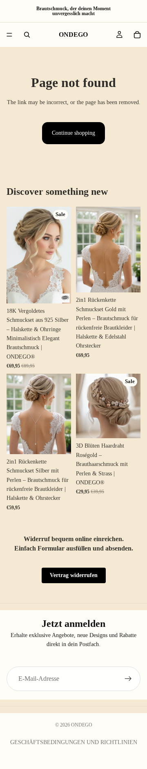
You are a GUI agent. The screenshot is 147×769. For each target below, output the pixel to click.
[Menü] (9, 34)
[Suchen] (27, 35)
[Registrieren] (128, 678)
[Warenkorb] (137, 35)
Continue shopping (73, 133)
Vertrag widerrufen (74, 575)
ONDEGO (81, 725)
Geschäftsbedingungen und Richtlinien (73, 742)
